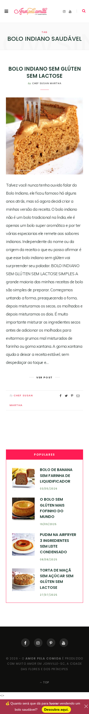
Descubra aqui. (56, 709)
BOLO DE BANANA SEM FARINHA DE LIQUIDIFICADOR (56, 475)
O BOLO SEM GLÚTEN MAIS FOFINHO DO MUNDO (52, 508)
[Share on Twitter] (66, 395)
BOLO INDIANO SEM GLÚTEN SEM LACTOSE (44, 72)
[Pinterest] (51, 642)
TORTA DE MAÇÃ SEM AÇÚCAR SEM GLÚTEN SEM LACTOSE (56, 579)
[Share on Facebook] (60, 395)
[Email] (78, 395)
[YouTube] (64, 642)
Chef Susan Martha (46, 83)
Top (45, 682)
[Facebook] (25, 642)
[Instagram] (38, 642)
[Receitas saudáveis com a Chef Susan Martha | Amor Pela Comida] (31, 11)
